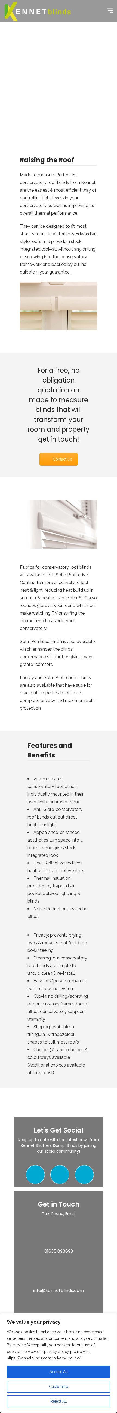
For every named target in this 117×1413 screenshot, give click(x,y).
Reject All (58, 1401)
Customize (58, 1386)
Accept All (59, 1372)
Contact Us (62, 459)
